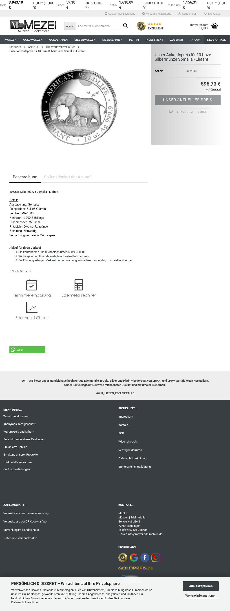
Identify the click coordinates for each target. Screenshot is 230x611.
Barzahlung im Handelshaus (21, 529)
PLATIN (134, 39)
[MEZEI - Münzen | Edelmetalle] (33, 26)
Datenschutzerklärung (25, 602)
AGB (121, 433)
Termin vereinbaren (15, 416)
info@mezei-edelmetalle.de (145, 534)
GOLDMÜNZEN (32, 39)
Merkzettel (214, 13)
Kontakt (123, 425)
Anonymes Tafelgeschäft (19, 424)
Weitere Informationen (200, 595)
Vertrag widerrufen (130, 450)
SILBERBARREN (112, 39)
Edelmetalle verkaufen (17, 462)
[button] (27, 349)
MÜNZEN (10, 39)
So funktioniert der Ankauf (67, 177)
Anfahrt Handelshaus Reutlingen (23, 439)
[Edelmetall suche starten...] (125, 26)
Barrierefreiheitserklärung (134, 466)
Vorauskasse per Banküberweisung (26, 513)
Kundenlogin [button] (189, 13)
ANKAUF (195, 39)
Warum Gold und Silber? (18, 431)
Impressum (125, 416)
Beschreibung (25, 177)
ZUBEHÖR (176, 39)
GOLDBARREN (58, 39)
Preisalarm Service (15, 447)
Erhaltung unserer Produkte (20, 454)
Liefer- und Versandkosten (20, 538)
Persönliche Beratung (158, 13)
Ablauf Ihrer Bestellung (121, 13)
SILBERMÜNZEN (84, 39)
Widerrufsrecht (127, 441)
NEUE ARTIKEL (216, 39)
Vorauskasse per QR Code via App (24, 521)
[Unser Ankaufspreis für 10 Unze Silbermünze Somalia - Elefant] (79, 107)
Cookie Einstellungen (16, 469)
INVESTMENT (154, 39)
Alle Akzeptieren (201, 586)
